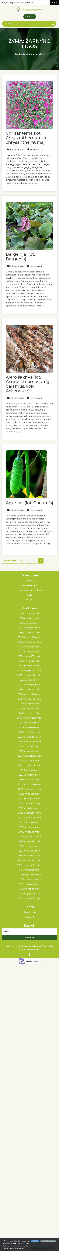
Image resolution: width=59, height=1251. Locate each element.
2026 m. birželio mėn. (30, 618)
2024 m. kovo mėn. (29, 722)
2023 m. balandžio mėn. (29, 765)
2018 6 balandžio (16, 149)
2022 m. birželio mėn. (30, 808)
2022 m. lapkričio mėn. (29, 789)
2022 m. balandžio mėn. (29, 817)
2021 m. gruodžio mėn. (29, 836)
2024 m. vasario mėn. (29, 727)
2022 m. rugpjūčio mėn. (29, 803)
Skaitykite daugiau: (48, 1241)
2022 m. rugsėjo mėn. (30, 798)
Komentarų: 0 (34, 149)
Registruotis (29, 912)
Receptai (29, 599)
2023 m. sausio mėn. (29, 779)
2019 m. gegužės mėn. (29, 860)
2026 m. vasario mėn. (29, 627)
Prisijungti (29, 917)
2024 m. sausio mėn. (29, 732)
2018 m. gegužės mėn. (29, 893)
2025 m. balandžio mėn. (29, 675)
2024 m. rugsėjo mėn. (29, 708)
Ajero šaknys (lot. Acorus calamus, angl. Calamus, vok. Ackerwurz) (29, 384)
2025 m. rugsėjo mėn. (30, 651)
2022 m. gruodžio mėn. (29, 784)
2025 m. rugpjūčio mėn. (29, 656)
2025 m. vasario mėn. (29, 684)
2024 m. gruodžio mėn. (29, 694)
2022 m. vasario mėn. (29, 827)
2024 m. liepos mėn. (29, 713)
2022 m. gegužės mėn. (29, 812)
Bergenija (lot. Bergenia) (20, 256)
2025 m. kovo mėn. (29, 680)
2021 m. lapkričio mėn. (29, 841)
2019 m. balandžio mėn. (29, 865)
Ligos (29, 595)
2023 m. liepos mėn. (29, 760)
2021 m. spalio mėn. (29, 846)
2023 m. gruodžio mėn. (29, 737)
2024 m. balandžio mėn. (29, 718)
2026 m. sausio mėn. (29, 632)
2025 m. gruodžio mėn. (29, 637)
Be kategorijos (29, 585)
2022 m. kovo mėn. (29, 822)
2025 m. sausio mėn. (29, 689)
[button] (57, 2)
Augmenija (29, 580)
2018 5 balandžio (16, 266)
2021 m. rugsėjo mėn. (29, 850)
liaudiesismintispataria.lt (28, 54)
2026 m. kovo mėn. (29, 623)
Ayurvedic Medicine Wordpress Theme (28, 946)
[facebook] (29, 954)
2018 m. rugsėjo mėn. (29, 884)
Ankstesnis (10, 560)
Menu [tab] (29, 16)
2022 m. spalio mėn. (29, 793)
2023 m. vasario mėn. (29, 774)
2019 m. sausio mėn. (29, 869)
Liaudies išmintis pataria (29, 590)
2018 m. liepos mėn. (29, 888)
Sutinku (35, 1241)
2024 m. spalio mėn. (29, 703)
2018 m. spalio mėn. (29, 879)
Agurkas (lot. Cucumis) (29, 502)
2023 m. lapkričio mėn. (29, 741)
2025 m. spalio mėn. (29, 646)
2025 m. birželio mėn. (30, 665)
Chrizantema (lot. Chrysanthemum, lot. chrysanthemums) (28, 138)
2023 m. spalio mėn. (29, 746)
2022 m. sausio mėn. (29, 831)
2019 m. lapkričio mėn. (29, 855)
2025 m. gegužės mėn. (29, 670)
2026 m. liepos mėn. (29, 613)
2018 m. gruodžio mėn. (29, 874)
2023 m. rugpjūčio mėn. (29, 756)
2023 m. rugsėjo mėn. (30, 751)
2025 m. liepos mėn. (29, 661)
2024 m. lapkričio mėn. (29, 699)
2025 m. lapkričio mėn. (29, 642)
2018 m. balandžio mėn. (29, 898)
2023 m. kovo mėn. (29, 770)
